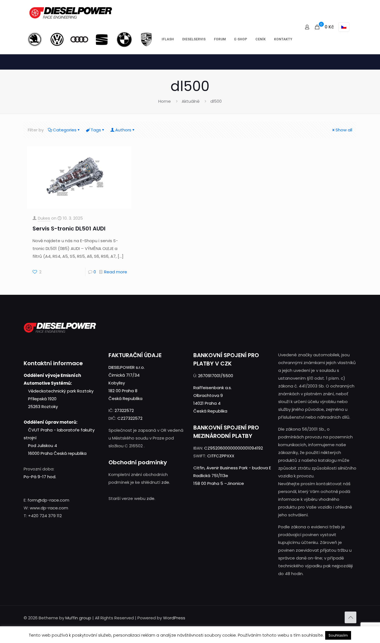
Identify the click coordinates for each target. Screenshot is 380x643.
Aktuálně (190, 101)
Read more (115, 272)
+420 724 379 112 (45, 516)
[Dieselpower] (70, 12)
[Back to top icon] (350, 617)
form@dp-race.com (48, 500)
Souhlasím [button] (338, 635)
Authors (123, 130)
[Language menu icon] (343, 27)
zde (165, 482)
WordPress (174, 618)
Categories (65, 130)
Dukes (44, 218)
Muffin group (78, 618)
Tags (96, 130)
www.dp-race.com (49, 508)
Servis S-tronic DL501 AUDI (69, 228)
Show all (343, 130)
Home (164, 101)
